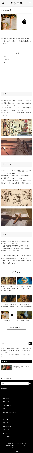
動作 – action (7, 433)
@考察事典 (4, 388)
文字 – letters (7, 430)
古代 (5, 57)
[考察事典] (16, 3)
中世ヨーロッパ (8, 59)
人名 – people (7, 395)
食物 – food (6, 398)
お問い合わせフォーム (21, 443)
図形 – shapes (7, 423)
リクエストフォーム (11, 443)
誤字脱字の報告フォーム (11, 446)
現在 (5, 62)
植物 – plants (7, 405)
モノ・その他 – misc (8, 437)
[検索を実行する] (30, 343)
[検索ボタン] (3, 3)
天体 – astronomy (8, 409)
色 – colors (6, 419)
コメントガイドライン (22, 446)
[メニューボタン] (30, 3)
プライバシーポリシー (16, 448)
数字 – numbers (7, 426)
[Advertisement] (16, 78)
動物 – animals (7, 402)
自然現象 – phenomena (9, 412)
